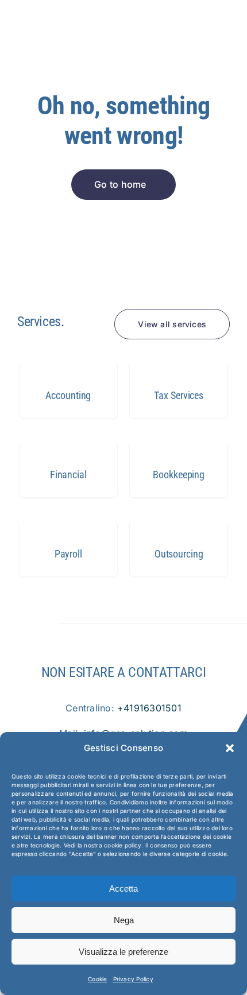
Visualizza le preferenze (123, 952)
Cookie (97, 978)
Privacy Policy (133, 978)
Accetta (123, 888)
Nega (124, 920)
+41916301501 (149, 708)
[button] (230, 748)
